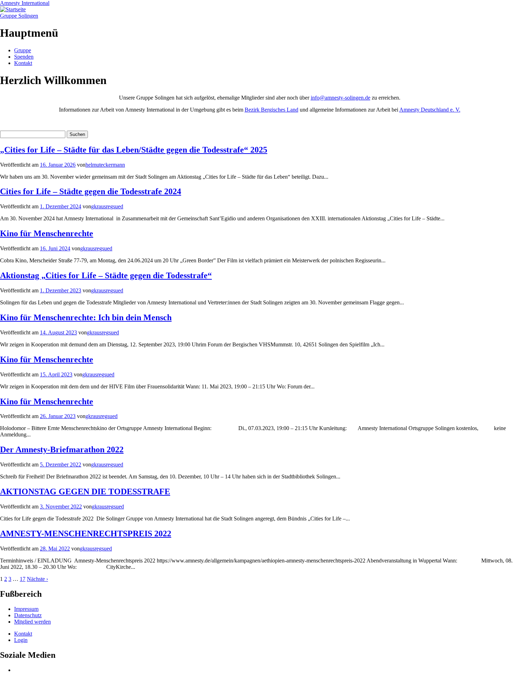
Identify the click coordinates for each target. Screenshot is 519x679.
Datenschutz (28, 615)
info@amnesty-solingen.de (340, 98)
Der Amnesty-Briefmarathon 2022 (62, 449)
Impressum (26, 609)
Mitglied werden (32, 622)
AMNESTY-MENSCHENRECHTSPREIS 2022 (85, 533)
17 (22, 579)
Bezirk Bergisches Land (271, 110)
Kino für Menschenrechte (46, 233)
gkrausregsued (107, 206)
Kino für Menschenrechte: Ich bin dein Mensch (86, 317)
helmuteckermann (105, 165)
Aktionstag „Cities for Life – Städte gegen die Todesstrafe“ (106, 275)
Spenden (24, 57)
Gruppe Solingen (19, 16)
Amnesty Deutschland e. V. (429, 110)
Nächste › (37, 579)
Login (21, 640)
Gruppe (22, 50)
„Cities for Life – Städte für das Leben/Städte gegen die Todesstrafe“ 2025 (133, 149)
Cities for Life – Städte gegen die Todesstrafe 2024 (90, 191)
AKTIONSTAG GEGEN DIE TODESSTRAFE (85, 491)
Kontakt (23, 63)
